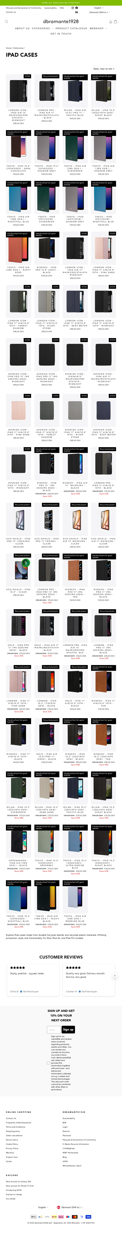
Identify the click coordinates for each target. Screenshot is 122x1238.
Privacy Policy (12, 1148)
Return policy (12, 1140)
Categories (41, 28)
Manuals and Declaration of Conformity (23, 8)
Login (65, 1127)
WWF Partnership (70, 1153)
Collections (18, 48)
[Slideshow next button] (114, 975)
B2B (64, 1123)
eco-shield (10, 1199)
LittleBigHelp (69, 1148)
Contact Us (11, 1118)
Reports (66, 1131)
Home (8, 48)
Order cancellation (14, 1135)
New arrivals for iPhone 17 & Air (20, 1186)
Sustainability (50, 8)
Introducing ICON (14, 1190)
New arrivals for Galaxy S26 (18, 1181)
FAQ (62, 8)
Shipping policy (13, 1131)
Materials (67, 1135)
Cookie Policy (12, 1144)
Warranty (10, 1153)
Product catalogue (71, 28)
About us (22, 28)
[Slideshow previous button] (7, 975)
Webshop (97, 28)
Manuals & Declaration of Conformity (79, 1140)
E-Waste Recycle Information (76, 1144)
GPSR (65, 1161)
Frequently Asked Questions (18, 1123)
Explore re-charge (14, 1194)
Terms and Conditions (15, 1127)
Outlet (9, 1161)
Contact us (11, 12)
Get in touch (61, 33)
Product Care (12, 1157)
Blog (65, 1157)
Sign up (68, 1029)
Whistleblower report (72, 1166)
